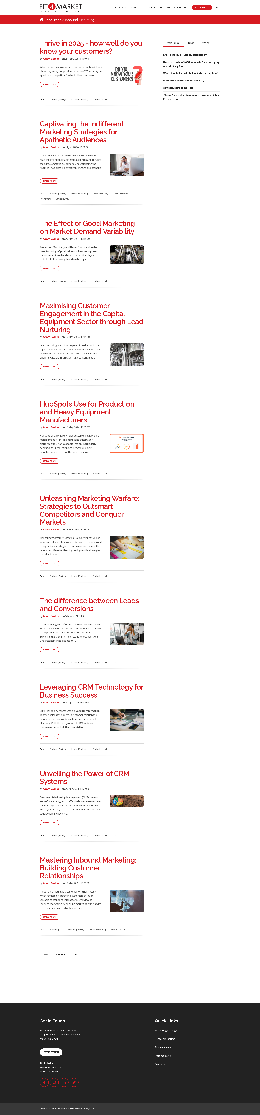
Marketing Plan (56, 930)
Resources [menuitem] (136, 7)
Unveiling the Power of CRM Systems (84, 777)
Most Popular (173, 42)
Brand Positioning (100, 193)
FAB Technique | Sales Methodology (185, 54)
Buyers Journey (62, 199)
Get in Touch (202, 7)
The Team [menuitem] (165, 7)
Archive (205, 42)
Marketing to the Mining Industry (183, 80)
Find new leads (163, 1047)
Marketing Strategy (58, 99)
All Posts (60, 954)
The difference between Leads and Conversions (89, 604)
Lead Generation (121, 193)
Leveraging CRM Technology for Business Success (91, 691)
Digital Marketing (165, 1039)
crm (114, 662)
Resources (52, 20)
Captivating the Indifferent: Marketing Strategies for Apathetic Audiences (82, 132)
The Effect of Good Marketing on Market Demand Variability (87, 227)
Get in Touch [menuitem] (181, 7)
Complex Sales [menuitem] (118, 7)
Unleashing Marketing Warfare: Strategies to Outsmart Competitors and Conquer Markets (89, 510)
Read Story (49, 84)
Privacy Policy (88, 1108)
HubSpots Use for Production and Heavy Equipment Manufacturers (87, 412)
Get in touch (51, 1052)
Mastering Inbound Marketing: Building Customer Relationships (88, 868)
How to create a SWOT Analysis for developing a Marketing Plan (191, 64)
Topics (191, 42)
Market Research (100, 99)
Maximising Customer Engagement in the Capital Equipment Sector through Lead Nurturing (91, 318)
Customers (46, 199)
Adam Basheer (51, 58)
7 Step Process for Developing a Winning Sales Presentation (191, 97)
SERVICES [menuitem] (151, 7)
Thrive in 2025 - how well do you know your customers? (91, 47)
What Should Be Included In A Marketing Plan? (191, 73)
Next (75, 954)
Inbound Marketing (79, 99)
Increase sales (163, 1055)
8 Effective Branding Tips (178, 87)
